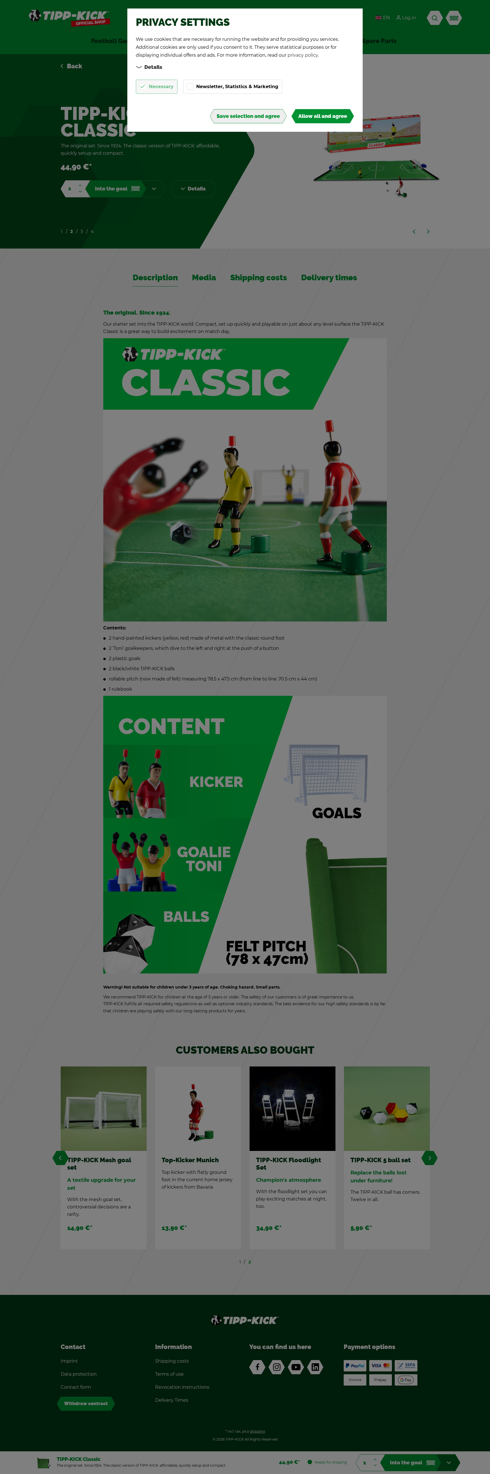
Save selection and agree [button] (248, 116)
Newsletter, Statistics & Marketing (237, 86)
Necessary (161, 86)
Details (153, 67)
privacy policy (303, 55)
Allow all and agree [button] (322, 116)
